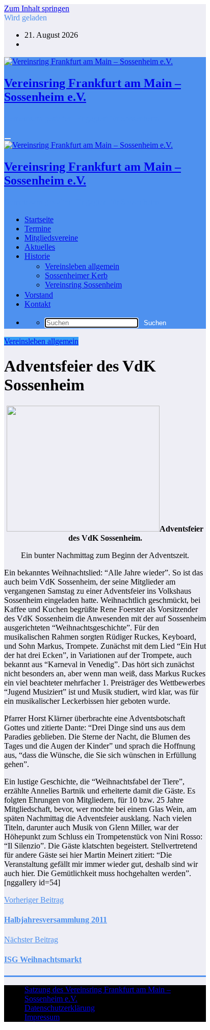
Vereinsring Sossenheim (83, 284)
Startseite (39, 219)
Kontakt (37, 304)
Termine (37, 228)
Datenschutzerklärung (59, 1007)
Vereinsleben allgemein (82, 266)
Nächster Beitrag (31, 939)
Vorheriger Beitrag (34, 899)
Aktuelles (39, 247)
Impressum (42, 1017)
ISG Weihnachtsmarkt (43, 959)
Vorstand (38, 294)
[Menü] (7, 139)
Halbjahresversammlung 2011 (55, 919)
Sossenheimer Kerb (76, 275)
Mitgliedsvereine (51, 237)
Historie (37, 256)
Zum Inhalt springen (36, 8)
